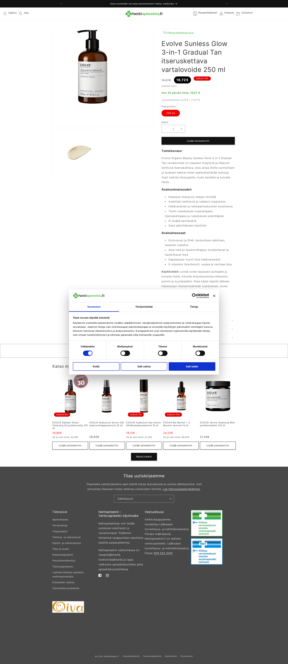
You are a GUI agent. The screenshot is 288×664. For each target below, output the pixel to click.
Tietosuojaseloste (62, 566)
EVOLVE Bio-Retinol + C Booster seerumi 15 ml (176, 424)
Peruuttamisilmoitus (63, 560)
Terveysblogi (60, 525)
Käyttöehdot (171, 656)
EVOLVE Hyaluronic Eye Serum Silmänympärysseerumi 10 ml (143, 424)
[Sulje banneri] (214, 296)
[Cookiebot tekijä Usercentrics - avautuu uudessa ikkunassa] (194, 295)
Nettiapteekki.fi (111, 656)
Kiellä (96, 366)
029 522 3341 (163, 553)
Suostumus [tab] (94, 306)
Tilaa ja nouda (60, 548)
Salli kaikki (192, 366)
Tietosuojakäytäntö (152, 656)
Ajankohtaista (60, 519)
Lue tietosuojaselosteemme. (181, 489)
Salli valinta (144, 366)
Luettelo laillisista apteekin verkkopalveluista (68, 574)
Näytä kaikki (144, 456)
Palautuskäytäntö (62, 554)
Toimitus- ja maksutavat (66, 537)
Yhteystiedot (59, 531)
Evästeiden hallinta (63, 582)
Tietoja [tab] (194, 306)
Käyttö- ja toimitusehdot (66, 543)
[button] (7, 13)
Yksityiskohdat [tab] (144, 306)
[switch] (125, 353)
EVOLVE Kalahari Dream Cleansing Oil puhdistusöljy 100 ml (70, 425)
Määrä (165, 122)
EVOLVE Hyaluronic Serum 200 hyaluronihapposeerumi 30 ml (106, 424)
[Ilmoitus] (227, 3)
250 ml (170, 113)
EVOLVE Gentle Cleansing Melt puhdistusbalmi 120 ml (217, 424)
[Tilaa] (170, 499)
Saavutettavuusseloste (65, 588)
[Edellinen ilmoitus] (61, 3)
